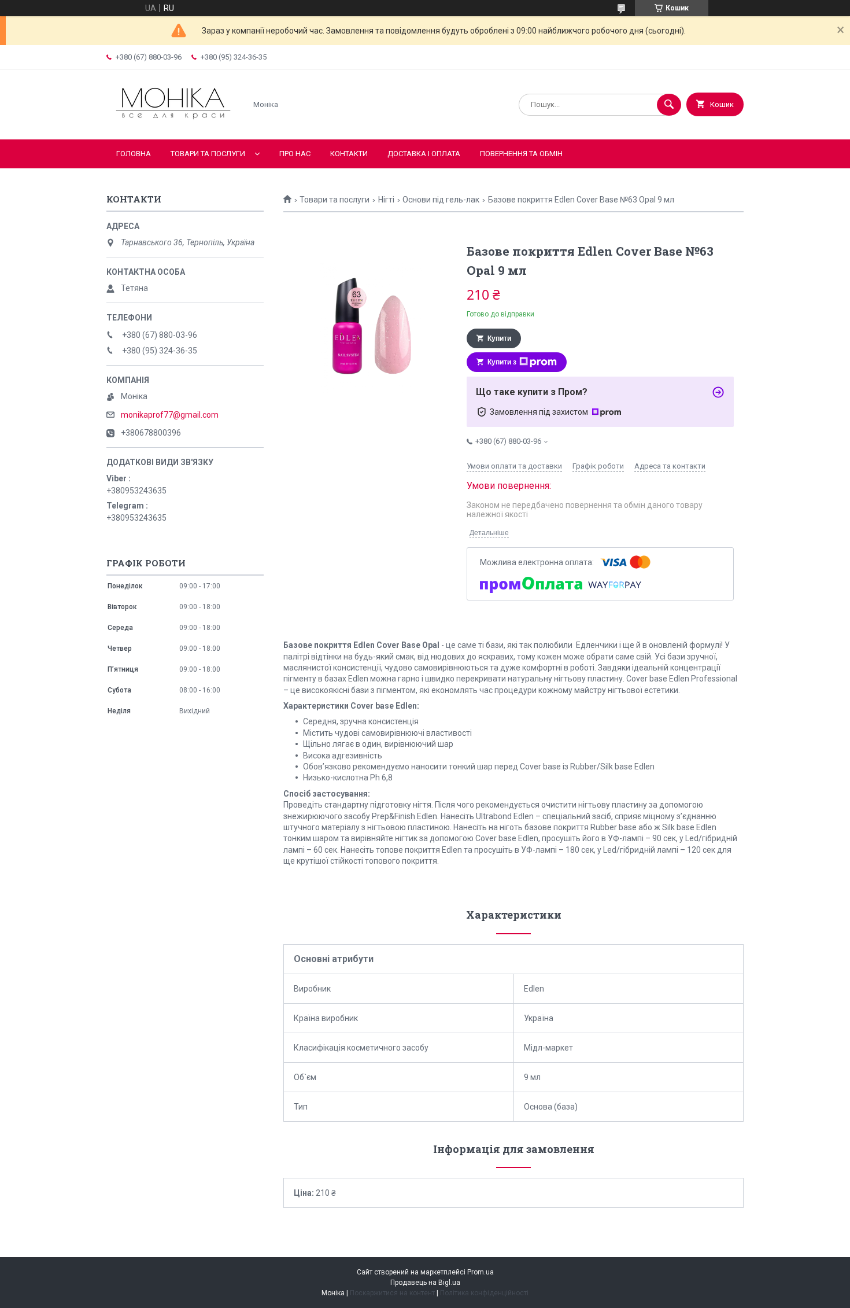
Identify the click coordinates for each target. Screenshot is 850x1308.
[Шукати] (669, 105)
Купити (499, 338)
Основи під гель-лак (440, 199)
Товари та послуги (208, 153)
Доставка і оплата (423, 153)
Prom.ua (480, 1272)
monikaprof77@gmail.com (170, 414)
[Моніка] (173, 125)
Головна (133, 153)
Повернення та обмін (521, 153)
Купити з (501, 362)
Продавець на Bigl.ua (425, 1282)
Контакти (349, 153)
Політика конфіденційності (484, 1293)
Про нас (295, 153)
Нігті (386, 199)
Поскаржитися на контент (392, 1293)
